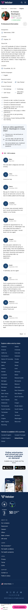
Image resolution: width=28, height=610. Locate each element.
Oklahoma (4, 403)
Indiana (3, 368)
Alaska (17, 346)
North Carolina (19, 396)
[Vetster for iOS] (7, 468)
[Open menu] (25, 2)
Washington (18, 418)
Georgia (3, 362)
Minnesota (18, 381)
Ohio (16, 399)
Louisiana (4, 375)
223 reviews (19, 17)
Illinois (16, 365)
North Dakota (5, 399)
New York (4, 396)
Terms (3, 562)
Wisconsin (18, 421)
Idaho (3, 365)
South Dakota (19, 409)
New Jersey (4, 393)
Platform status (5, 576)
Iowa (16, 368)
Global (3, 441)
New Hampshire (19, 390)
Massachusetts (19, 378)
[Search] (22, 2)
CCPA (3, 565)
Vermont (17, 415)
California (4, 353)
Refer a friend (5, 535)
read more (6, 258)
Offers (3, 532)
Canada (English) (6, 435)
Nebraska (17, 387)
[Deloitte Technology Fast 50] (14, 512)
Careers (3, 529)
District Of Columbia (7, 359)
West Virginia (5, 421)
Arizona (3, 350)
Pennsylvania (5, 406)
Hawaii (17, 362)
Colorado (17, 353)
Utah (2, 415)
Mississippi (4, 384)
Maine (16, 375)
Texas (16, 412)
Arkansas (17, 350)
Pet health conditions (7, 549)
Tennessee (4, 412)
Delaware (17, 356)
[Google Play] (20, 468)
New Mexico (18, 393)
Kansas (3, 371)
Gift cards (4, 538)
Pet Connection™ (6, 546)
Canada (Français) (20, 435)
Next (21, 334)
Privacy (3, 559)
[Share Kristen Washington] (25, 24)
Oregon (17, 403)
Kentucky (17, 371)
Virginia (3, 418)
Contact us (4, 572)
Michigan (4, 381)
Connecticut (4, 356)
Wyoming (4, 424)
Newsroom (4, 526)
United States (19, 438)
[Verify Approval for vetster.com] (12, 504)
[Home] (7, 2)
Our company (5, 523)
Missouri (17, 384)
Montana (4, 387)
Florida (17, 359)
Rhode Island (18, 406)
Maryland (4, 378)
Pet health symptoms (7, 552)
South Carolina (5, 409)
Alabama (3, 346)
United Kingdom (6, 438)
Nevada (3, 390)
